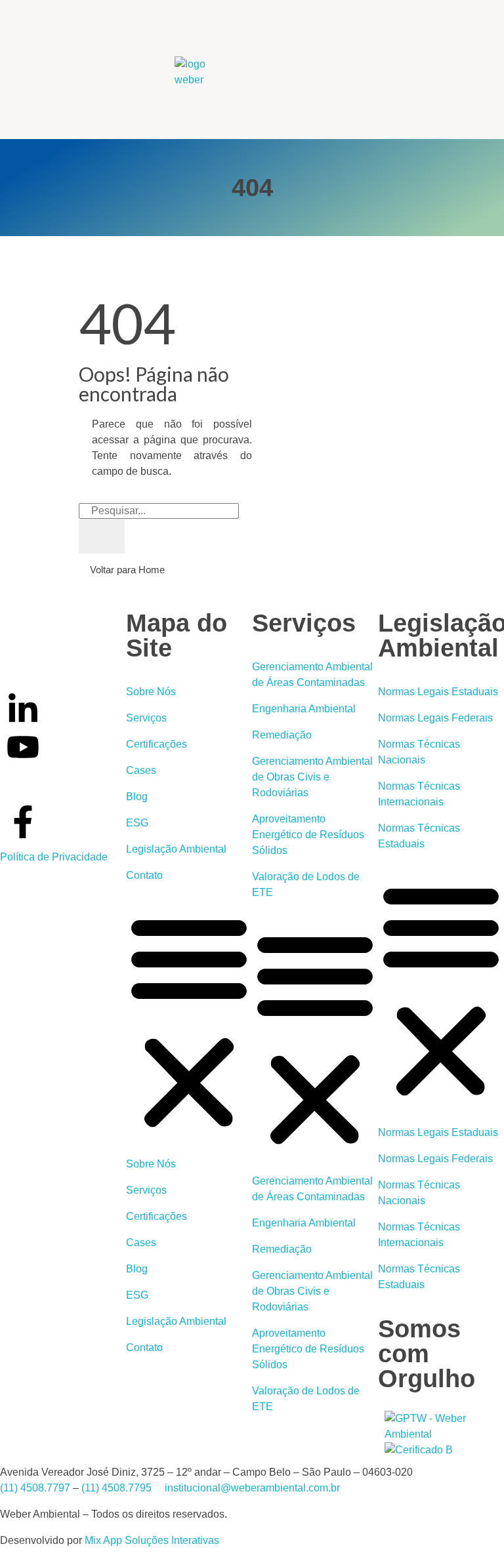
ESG (137, 822)
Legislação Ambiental (176, 849)
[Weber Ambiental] (206, 72)
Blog (137, 796)
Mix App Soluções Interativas (152, 1540)
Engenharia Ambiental (304, 708)
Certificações (156, 744)
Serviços (146, 717)
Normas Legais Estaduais (438, 691)
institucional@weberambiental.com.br (252, 1487)
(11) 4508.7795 (116, 1487)
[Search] (102, 536)
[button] (189, 1020)
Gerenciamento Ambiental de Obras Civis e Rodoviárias (312, 777)
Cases (141, 770)
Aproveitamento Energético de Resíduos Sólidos (308, 834)
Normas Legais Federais (435, 717)
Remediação (282, 734)
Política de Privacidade (54, 856)
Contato (144, 875)
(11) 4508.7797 (35, 1487)
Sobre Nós (151, 691)
